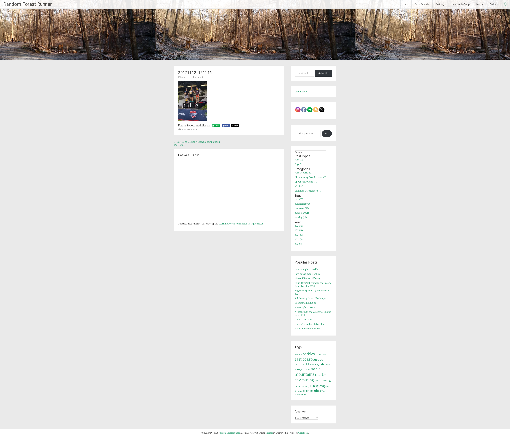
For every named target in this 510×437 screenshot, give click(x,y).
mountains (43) (302, 203)
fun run (313, 365)
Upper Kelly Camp (460, 4)
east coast (303, 359)
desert (324, 355)
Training (440, 4)
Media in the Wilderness (307, 328)
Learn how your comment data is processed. (241, 223)
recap (322, 386)
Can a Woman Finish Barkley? (310, 324)
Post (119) (299, 159)
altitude (298, 354)
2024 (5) (299, 235)
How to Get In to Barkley (307, 274)
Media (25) (300, 186)
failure (299, 364)
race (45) (299, 199)
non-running (322, 380)
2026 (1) (299, 225)
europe (317, 359)
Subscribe (323, 73)
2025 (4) (299, 230)
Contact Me (301, 91)
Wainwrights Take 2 (305, 307)
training (308, 390)
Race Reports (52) (303, 172)
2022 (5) (299, 244)
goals (320, 364)
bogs (318, 354)
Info (406, 4)
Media (479, 4)
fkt (307, 364)
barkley (309, 354)
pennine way (302, 386)
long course (302, 369)
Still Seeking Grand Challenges (310, 298)
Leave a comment (189, 129)
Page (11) (299, 164)
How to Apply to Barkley (307, 269)
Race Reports (422, 4)
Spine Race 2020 (303, 319)
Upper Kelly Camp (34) (306, 181)
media (315, 369)
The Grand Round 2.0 (305, 303)
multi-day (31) (302, 212)
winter (303, 394)
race (314, 385)
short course (299, 391)
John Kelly (200, 77)
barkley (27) (301, 217)
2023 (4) (299, 239)
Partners (494, 4)
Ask (327, 133)
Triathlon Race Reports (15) (308, 190)
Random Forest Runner (27, 4)
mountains (304, 374)
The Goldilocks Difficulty (307, 278)
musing (307, 380)
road (327, 386)
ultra (317, 391)
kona (327, 365)
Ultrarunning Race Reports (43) (310, 177)
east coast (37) (302, 208)
